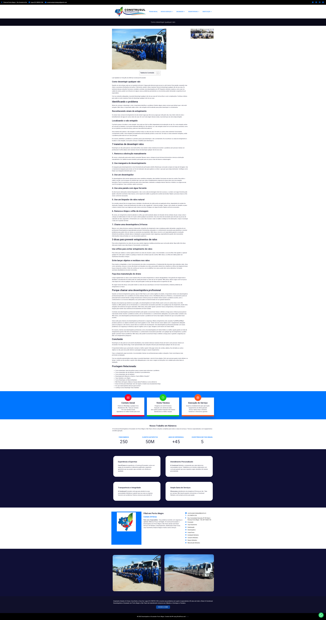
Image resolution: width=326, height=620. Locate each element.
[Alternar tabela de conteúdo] (157, 73)
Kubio (187, 616)
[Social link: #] (313, 2)
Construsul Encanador (140, 78)
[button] (321, 615)
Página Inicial (153, 11)
